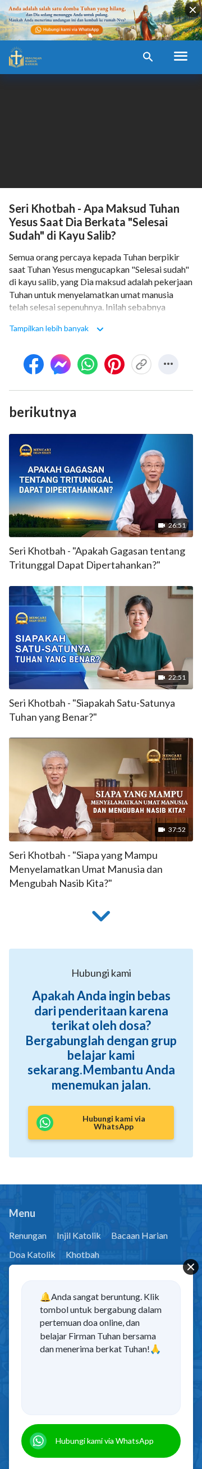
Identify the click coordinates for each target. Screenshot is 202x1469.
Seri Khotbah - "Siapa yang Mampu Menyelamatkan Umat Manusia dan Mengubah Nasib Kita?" (86, 869)
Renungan (28, 1235)
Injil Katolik (79, 1235)
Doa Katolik (32, 1254)
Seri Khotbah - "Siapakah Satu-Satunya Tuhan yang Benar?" (92, 710)
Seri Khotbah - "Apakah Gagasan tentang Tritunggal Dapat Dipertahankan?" (97, 557)
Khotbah (82, 1254)
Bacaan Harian (139, 1235)
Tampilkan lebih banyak (49, 328)
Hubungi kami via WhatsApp (105, 1440)
